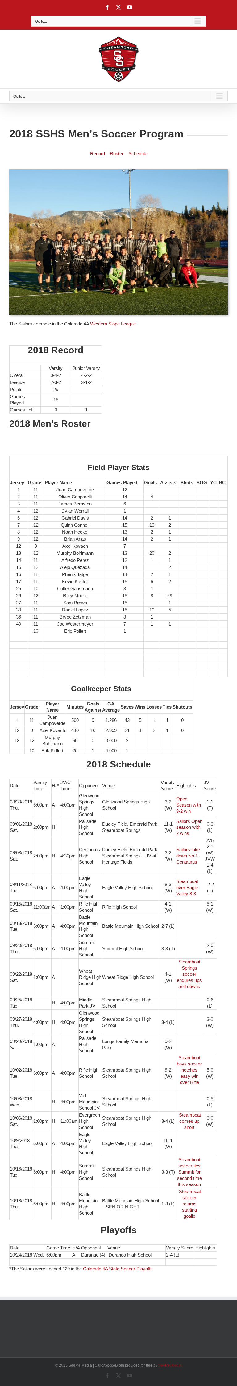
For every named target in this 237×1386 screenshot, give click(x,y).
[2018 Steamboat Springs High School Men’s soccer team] (118, 171)
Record (97, 153)
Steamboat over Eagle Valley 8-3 (187, 887)
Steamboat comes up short (190, 1121)
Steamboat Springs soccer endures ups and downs (189, 974)
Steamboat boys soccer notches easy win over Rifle (189, 1070)
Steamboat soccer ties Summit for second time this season (189, 1172)
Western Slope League (113, 323)
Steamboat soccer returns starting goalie (190, 1204)
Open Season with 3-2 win (188, 805)
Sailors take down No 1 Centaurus (188, 856)
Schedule (137, 153)
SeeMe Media (170, 1365)
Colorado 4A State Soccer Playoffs (118, 1268)
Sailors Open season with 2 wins (189, 827)
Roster (116, 153)
